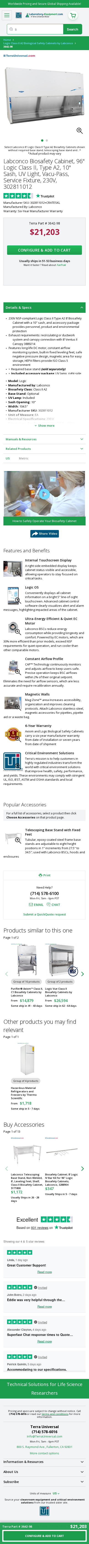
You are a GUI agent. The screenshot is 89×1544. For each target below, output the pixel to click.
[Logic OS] (13, 596)
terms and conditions (55, 1414)
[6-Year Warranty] (13, 734)
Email (38, 904)
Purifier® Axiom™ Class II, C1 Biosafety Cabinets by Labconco (27, 992)
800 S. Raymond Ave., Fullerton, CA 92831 (44, 1447)
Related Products (18, 449)
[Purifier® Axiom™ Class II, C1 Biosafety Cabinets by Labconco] (27, 960)
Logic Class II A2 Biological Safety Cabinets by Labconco (38, 43)
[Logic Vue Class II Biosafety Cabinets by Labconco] (61, 960)
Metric (24, 458)
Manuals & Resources (21, 439)
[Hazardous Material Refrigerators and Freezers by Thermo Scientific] (27, 1059)
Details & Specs (18, 307)
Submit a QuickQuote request (44, 914)
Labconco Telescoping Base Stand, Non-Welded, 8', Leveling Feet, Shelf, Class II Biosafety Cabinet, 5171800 (27, 1181)
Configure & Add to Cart (44, 250)
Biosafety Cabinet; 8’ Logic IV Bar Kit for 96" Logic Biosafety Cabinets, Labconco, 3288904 (61, 1179)
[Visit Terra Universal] (19, 15)
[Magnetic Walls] (13, 703)
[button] (81, 132)
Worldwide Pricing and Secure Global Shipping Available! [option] (44, 4)
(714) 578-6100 (44, 893)
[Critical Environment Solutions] (13, 761)
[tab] (44, 307)
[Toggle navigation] (7, 15)
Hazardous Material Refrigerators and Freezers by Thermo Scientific (24, 1093)
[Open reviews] (37, 196)
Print (46, 875)
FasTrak (61, 265)
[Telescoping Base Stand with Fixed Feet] (13, 838)
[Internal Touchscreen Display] (13, 568)
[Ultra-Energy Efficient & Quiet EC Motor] (13, 627)
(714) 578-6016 (44, 1431)
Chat (56, 904)
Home (7, 39)
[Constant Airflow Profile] (13, 667)
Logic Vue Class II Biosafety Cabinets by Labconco (58, 992)
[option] (44, 504)
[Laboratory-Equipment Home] (44, 15)
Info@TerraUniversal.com (44, 1436)
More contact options (44, 1453)
